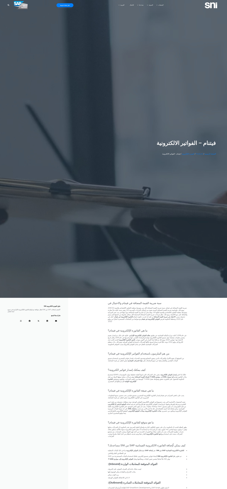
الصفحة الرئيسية (210, 154)
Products (199, 154)
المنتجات (160, 5)
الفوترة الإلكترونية (188, 154)
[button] (8, 5)
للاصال (132, 5)
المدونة (151, 5)
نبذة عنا (141, 5)
